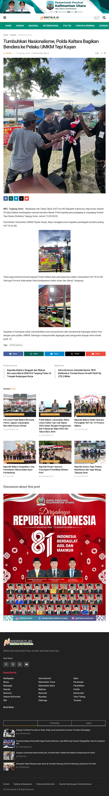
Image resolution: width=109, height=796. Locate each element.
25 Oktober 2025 (82, 429)
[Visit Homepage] (50, 17)
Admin (9, 53)
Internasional (51, 26)
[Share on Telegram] (16, 198)
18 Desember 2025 (47, 435)
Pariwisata (78, 682)
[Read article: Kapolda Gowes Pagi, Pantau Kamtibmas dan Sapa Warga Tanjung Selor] (90, 452)
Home (8, 26)
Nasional (33, 26)
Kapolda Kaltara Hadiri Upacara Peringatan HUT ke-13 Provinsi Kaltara (89, 423)
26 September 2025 (12, 429)
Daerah (20, 26)
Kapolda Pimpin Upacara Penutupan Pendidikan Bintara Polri (53, 469)
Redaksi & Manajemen (23, 784)
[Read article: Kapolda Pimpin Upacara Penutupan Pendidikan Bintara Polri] (55, 452)
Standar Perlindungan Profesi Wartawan (75, 784)
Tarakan (77, 700)
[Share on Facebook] (5, 198)
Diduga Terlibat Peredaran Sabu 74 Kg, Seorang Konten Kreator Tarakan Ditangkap (53, 730)
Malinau (42, 689)
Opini (75, 678)
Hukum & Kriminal (85, 26)
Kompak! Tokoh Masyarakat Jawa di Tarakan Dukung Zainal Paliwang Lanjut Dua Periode (56, 764)
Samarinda (78, 693)
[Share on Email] (26, 198)
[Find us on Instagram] (19, 664)
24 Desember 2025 (47, 476)
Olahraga (42, 700)
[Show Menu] (4, 17)
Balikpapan (8, 678)
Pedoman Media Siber (46, 784)
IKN (5, 700)
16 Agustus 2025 (23, 53)
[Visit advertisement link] (54, 6)
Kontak (6, 784)
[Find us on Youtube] (26, 664)
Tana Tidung (79, 697)
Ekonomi (104, 26)
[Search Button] (104, 17)
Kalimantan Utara (25, 35)
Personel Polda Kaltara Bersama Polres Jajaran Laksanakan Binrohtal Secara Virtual (18, 423)
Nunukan (42, 697)
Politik (67, 26)
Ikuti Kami (8, 707)
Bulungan (7, 686)
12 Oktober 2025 (82, 476)
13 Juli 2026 (9, 476)
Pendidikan (78, 686)
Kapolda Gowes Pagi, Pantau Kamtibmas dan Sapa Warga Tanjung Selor (88, 469)
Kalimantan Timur (46, 682)
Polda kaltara (16, 345)
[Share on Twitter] (21, 198)
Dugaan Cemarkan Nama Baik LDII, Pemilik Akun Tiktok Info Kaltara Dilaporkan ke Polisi (55, 753)
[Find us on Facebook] (6, 664)
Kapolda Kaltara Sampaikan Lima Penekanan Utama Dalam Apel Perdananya (18, 469)
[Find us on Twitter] (13, 664)
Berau (6, 682)
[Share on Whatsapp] (11, 198)
